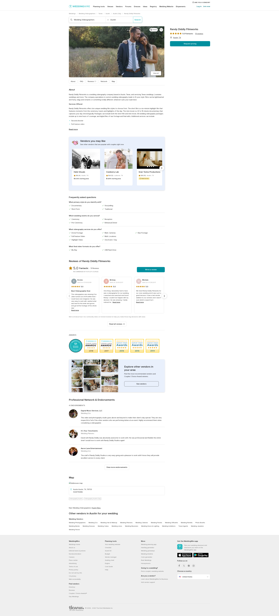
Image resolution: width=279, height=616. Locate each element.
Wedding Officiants (171, 523)
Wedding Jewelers (197, 526)
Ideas (145, 6)
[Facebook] (179, 566)
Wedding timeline (147, 554)
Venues (110, 6)
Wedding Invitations (168, 526)
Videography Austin (76, 499)
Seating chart (109, 560)
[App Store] (184, 557)
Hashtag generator (147, 548)
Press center (73, 560)
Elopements (180, 6)
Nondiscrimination (75, 554)
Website (166, 6)
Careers (71, 557)
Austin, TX (177, 38)
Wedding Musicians (131, 526)
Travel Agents (183, 526)
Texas (100, 14)
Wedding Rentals (186, 523)
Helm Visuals (79, 172)
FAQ (81, 81)
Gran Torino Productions (149, 172)
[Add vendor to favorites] (161, 30)
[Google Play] (201, 557)
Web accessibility (75, 579)
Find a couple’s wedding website (152, 571)
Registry (153, 6)
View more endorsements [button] (116, 467)
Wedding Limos (117, 526)
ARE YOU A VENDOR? (202, 2)
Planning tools (99, 6)
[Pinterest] (189, 566)
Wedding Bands (74, 526)
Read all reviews (115, 324)
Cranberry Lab (112, 172)
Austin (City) (117, 14)
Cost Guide (109, 566)
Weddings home (74, 544)
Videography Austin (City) (92, 499)
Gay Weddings (74, 596)
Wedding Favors (74, 530)
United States (187, 577)
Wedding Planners (126, 523)
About (73, 81)
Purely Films (96, 508)
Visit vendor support (148, 582)
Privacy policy (73, 570)
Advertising (73, 563)
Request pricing (190, 44)
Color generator (146, 557)
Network (104, 81)
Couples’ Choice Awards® (78, 593)
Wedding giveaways (148, 551)
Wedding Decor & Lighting (150, 526)
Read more (73, 129)
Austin (108, 14)
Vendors (119, 6)
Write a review (151, 270)
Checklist (108, 548)
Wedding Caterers (141, 523)
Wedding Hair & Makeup (108, 523)
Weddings (72, 14)
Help (106, 570)
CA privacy (72, 576)
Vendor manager (111, 557)
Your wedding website (112, 544)
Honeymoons (146, 563)
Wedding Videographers (87, 14)
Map (113, 81)
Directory (72, 587)
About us (72, 548)
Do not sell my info (75, 573)
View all (156, 73)
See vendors (141, 384)
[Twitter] (184, 566)
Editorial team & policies (77, 551)
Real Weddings (146, 560)
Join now (206, 6)
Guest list (108, 551)
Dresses (137, 6)
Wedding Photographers (77, 523)
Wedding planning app (148, 544)
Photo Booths (200, 523)
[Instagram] (194, 566)
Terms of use (73, 566)
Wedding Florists (156, 523)
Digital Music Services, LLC (91, 411)
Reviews (92, 81)
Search (137, 20)
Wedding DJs (93, 523)
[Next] (161, 168)
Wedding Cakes (103, 526)
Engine (107, 563)
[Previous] (72, 168)
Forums (128, 6)
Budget (107, 554)
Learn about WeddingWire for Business (154, 579)
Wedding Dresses (89, 526)
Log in (199, 6)
